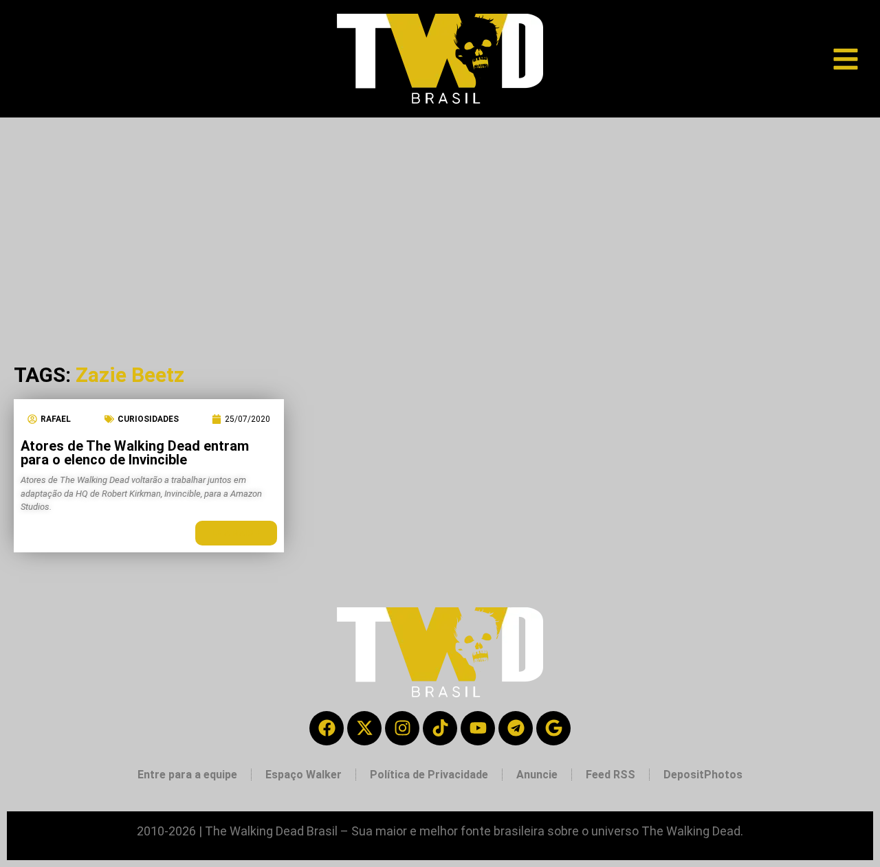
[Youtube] (478, 728)
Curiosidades (148, 419)
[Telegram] (515, 728)
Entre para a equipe (187, 774)
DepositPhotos (702, 774)
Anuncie (537, 774)
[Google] (553, 728)
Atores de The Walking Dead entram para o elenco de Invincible (135, 453)
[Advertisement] (440, 220)
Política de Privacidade (429, 774)
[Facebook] (326, 728)
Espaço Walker (303, 774)
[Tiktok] (440, 728)
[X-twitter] (364, 728)
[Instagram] (402, 728)
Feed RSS (610, 774)
